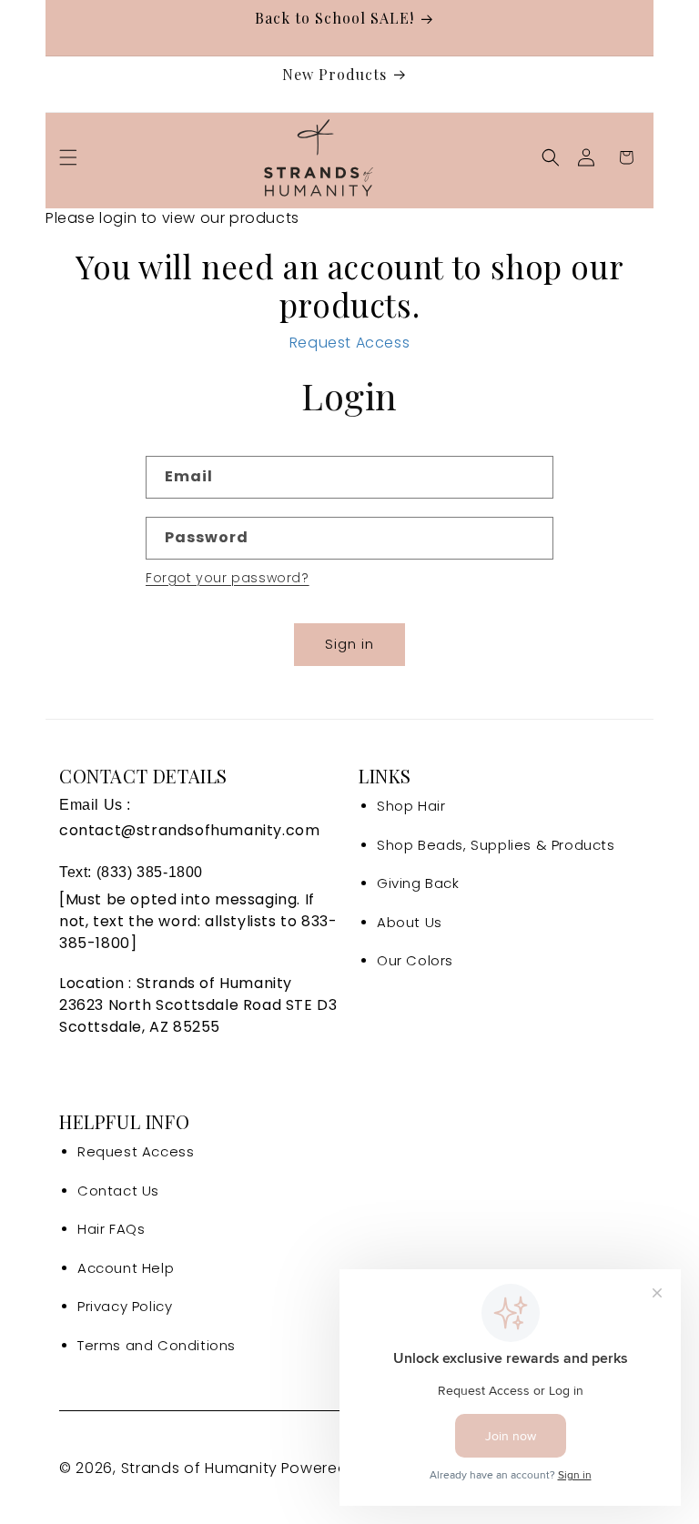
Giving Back (418, 883)
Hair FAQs (111, 1228)
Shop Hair (411, 805)
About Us (409, 922)
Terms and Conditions (156, 1345)
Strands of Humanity (199, 1468)
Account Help (125, 1267)
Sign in (349, 643)
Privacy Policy (124, 1306)
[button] (68, 157)
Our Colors (415, 960)
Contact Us (118, 1190)
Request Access (349, 342)
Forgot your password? (227, 578)
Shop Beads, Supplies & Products (496, 844)
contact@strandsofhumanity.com (189, 830)
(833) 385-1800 (149, 872)
